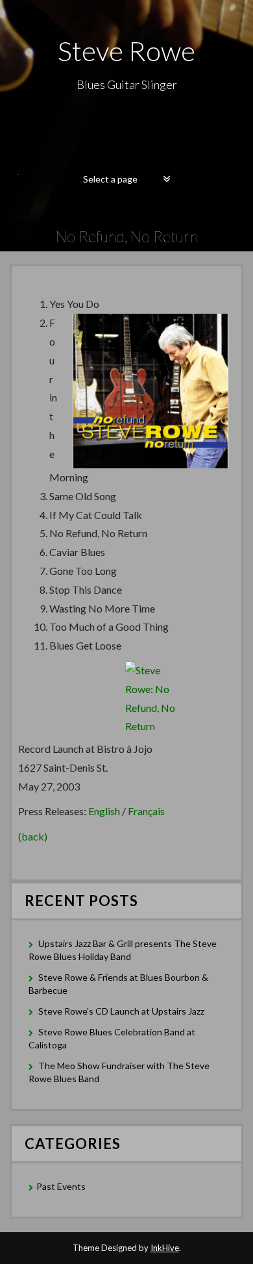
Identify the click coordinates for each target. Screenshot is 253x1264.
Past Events (61, 1186)
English (104, 811)
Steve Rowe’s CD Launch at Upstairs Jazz (121, 1011)
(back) (32, 836)
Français (146, 811)
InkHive (165, 1248)
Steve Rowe (126, 50)
